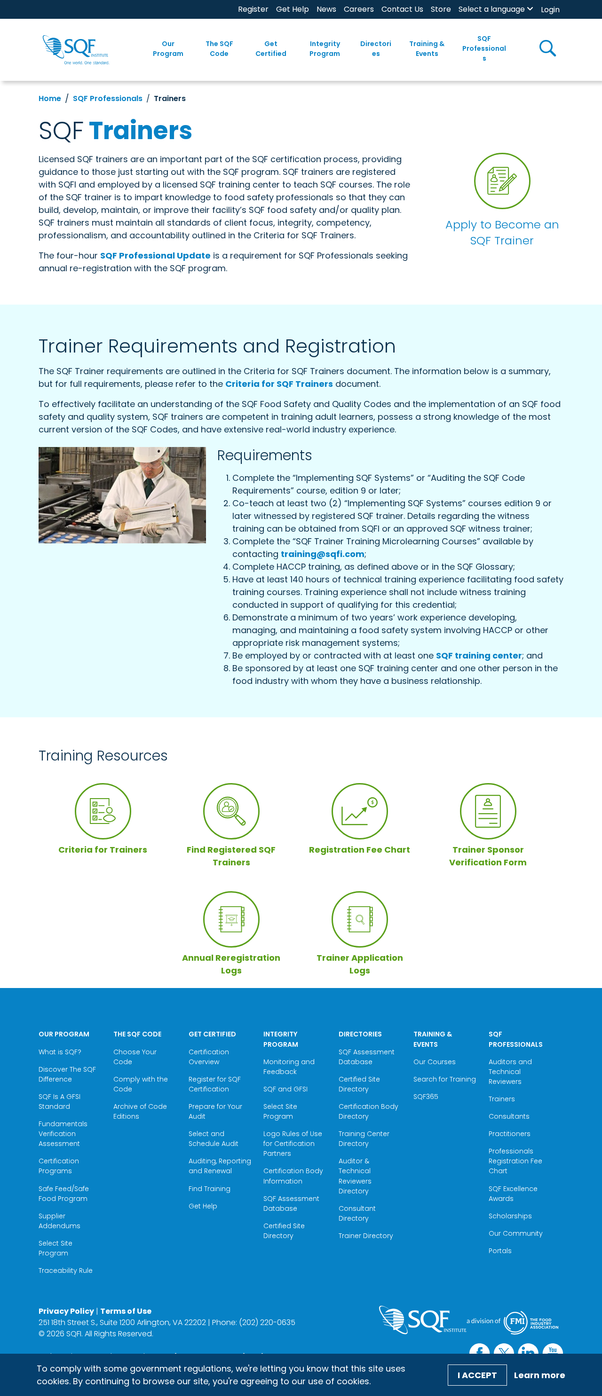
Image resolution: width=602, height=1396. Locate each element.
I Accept (477, 1375)
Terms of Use (125, 1311)
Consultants (509, 1116)
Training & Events (426, 48)
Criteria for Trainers (102, 849)
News (326, 9)
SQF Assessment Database (291, 1203)
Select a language (492, 9)
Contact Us (402, 9)
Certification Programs (59, 1166)
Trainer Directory (366, 1235)
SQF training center (479, 655)
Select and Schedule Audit (213, 1138)
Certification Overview (209, 1057)
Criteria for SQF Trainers (279, 384)
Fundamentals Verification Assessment (63, 1133)
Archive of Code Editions (140, 1111)
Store (441, 9)
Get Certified (270, 48)
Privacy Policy (66, 1311)
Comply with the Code (140, 1084)
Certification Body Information (293, 1175)
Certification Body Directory (368, 1111)
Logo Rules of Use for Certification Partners (292, 1143)
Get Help (292, 9)
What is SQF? (60, 1052)
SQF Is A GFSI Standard (59, 1101)
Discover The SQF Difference (67, 1074)
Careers (359, 9)
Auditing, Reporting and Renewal (220, 1166)
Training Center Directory (364, 1138)
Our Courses (434, 1062)
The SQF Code (219, 48)
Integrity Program (324, 48)
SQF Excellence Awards (513, 1193)
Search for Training (444, 1079)
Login (550, 9)
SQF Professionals (484, 48)
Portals (500, 1250)
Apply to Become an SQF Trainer (502, 232)
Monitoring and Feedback (289, 1066)
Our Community (516, 1233)
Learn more (539, 1375)
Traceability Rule (66, 1270)
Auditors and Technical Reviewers (510, 1071)
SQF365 (425, 1096)
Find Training (209, 1188)
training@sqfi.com (322, 554)
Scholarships (510, 1216)
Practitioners (510, 1133)
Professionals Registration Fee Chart (515, 1161)
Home (50, 98)
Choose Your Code (135, 1057)
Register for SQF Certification (215, 1084)
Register (253, 9)
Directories (375, 48)
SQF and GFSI (285, 1089)
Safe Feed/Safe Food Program (64, 1193)
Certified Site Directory (284, 1230)
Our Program (168, 48)
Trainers (502, 1099)
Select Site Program (55, 1248)
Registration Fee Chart (359, 849)
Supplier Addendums (59, 1221)
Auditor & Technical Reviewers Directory (355, 1175)
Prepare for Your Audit (215, 1111)
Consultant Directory (357, 1213)
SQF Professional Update (155, 255)
